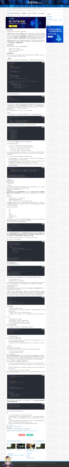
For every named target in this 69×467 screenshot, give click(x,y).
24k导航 (40, 462)
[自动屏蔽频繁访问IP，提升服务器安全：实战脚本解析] (30, 446)
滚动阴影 (28, 455)
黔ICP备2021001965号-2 (47, 462)
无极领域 (30, 462)
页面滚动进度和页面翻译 (30, 457)
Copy (43, 62)
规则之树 (22, 462)
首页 (7, 6)
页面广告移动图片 (29, 453)
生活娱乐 (16, 6)
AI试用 (10, 8)
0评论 (29, 15)
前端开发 (11, 6)
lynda (42, 462)
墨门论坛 (37, 462)
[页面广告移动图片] (21, 446)
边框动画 (48, 24)
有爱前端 (12, 430)
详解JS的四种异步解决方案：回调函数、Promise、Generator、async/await (25, 13)
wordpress (36, 6)
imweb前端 (19, 462)
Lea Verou (33, 462)
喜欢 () (22, 434)
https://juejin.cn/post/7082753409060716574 (15, 426)
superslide (25, 462)
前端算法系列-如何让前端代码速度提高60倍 (14, 440)
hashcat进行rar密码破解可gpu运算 (38, 440)
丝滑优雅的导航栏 (49, 16)
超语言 (16, 462)
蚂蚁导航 (26, 6)
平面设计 (21, 6)
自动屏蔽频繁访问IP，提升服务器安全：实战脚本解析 (16, 455)
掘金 (35, 462)
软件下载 (31, 6)
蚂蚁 (13, 15)
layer (28, 462)
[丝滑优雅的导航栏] (11, 446)
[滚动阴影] (40, 446)
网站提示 (28, 456)
